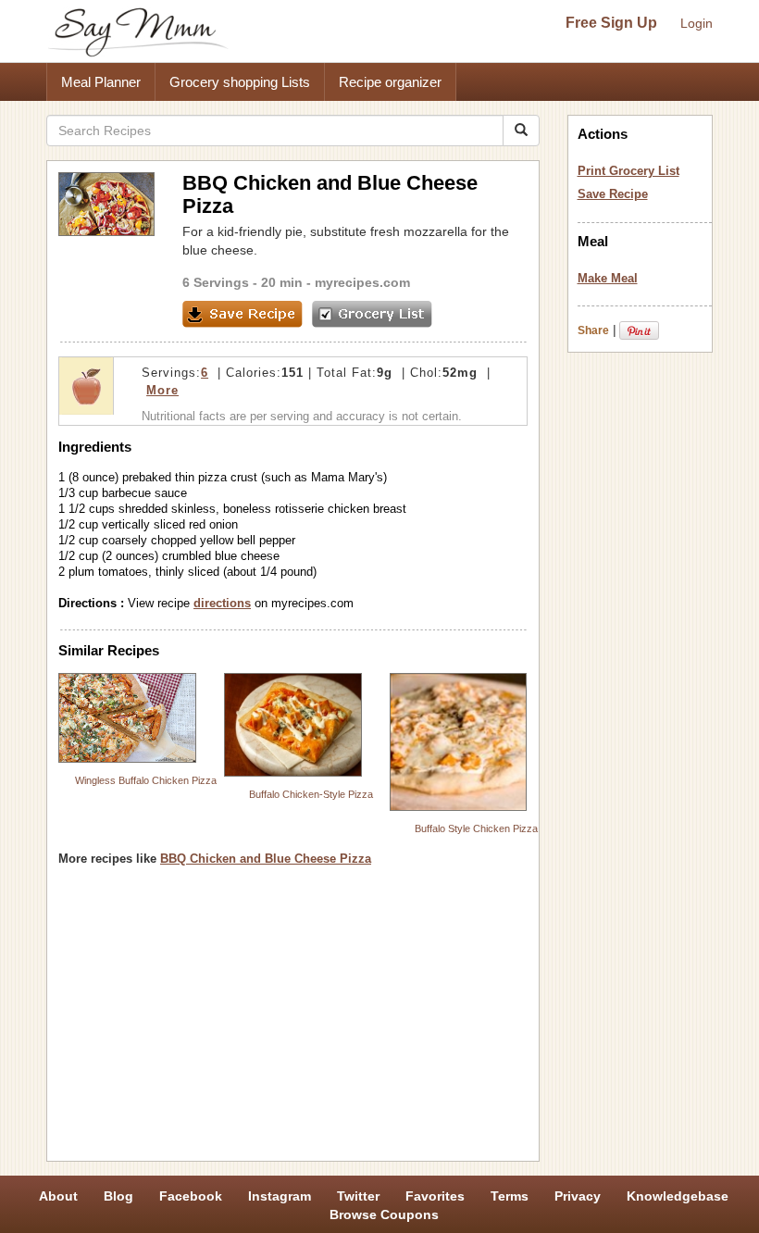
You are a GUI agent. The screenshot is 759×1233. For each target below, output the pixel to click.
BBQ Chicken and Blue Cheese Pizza (265, 859)
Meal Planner (101, 82)
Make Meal (608, 278)
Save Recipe (613, 194)
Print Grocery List (628, 171)
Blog (118, 1196)
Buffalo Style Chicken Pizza (476, 828)
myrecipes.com (362, 282)
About (58, 1196)
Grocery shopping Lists (239, 82)
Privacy (577, 1196)
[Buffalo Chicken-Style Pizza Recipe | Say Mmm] (293, 725)
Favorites (435, 1196)
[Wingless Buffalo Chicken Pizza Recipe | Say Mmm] (127, 718)
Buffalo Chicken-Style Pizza (311, 794)
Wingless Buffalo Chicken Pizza (146, 780)
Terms (510, 1196)
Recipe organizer (390, 82)
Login (696, 23)
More (162, 390)
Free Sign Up (611, 23)
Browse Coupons (384, 1214)
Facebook (190, 1196)
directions (222, 603)
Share (593, 330)
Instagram (279, 1196)
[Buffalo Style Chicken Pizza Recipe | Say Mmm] (459, 742)
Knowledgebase (677, 1196)
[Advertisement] (293, 1020)
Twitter (358, 1196)
